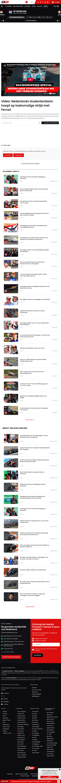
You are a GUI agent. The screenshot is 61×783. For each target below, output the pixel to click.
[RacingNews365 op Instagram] (38, 2)
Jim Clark (49, 734)
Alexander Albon (21, 748)
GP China (34, 713)
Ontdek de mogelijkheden (11, 657)
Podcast (39, 6)
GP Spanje (34, 739)
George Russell (21, 716)
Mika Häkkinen (50, 730)
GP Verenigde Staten (37, 746)
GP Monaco (35, 722)
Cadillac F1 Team (7, 733)
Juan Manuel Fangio (52, 743)
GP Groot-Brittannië (37, 728)
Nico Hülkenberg (21, 746)
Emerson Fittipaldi (51, 745)
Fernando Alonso (21, 722)
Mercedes (5, 718)
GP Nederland (35, 735)
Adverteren (35, 692)
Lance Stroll (20, 744)
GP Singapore (35, 744)
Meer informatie (32, 20)
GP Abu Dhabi (35, 752)
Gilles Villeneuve (51, 723)
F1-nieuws (9, 6)
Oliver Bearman (21, 752)
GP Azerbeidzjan (36, 741)
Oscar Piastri (20, 728)
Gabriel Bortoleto (21, 757)
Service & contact (37, 689)
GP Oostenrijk (35, 726)
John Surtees (50, 753)
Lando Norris (20, 713)
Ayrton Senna (50, 721)
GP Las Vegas (35, 748)
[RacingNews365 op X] (43, 2)
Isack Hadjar (20, 726)
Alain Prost (49, 714)
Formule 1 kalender (11, 678)
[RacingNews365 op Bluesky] (45, 2)
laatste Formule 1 (8, 671)
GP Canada (35, 720)
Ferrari (4, 716)
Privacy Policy (33, 774)
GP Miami (34, 718)
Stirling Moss (50, 740)
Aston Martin (6, 724)
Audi (4, 722)
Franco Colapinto (21, 754)
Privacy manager (24, 776)
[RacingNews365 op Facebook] (40, 2)
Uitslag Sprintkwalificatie (16, 17)
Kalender (27, 6)
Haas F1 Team (6, 726)
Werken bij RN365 (36, 694)
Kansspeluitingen (36, 776)
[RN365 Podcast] (26, 2)
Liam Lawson (20, 750)
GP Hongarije (35, 733)
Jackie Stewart (50, 727)
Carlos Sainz (20, 731)
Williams (5, 731)
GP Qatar (34, 750)
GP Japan (34, 716)
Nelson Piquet (50, 749)
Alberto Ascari (50, 719)
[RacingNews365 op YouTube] (47, 2)
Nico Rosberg (50, 712)
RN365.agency (35, 696)
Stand (34, 6)
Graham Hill (50, 747)
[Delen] (39, 123)
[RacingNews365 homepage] (2, 6)
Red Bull (5, 711)
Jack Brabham (50, 751)
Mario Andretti (50, 756)
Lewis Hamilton (21, 720)
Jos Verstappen (51, 732)
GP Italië (34, 737)
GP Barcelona (35, 724)
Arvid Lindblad (21, 739)
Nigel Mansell (50, 738)
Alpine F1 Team (6, 720)
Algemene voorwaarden (21, 774)
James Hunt (50, 725)
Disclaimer (10, 774)
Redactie (34, 687)
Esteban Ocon (21, 735)
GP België (34, 731)
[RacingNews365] (5, 2)
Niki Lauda (49, 736)
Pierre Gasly (20, 741)
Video (45, 6)
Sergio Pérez (20, 733)
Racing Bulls (6, 728)
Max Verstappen (18, 6)
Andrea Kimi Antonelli (22, 724)
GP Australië (35, 711)
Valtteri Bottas (21, 737)
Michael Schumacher (52, 717)
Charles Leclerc (21, 718)
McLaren (5, 713)
